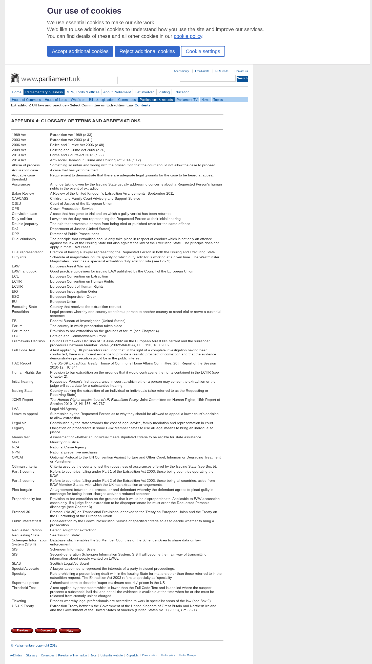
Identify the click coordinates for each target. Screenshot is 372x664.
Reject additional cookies (147, 51)
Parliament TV (187, 100)
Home (17, 92)
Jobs (94, 655)
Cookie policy (168, 655)
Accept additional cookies (80, 51)
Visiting (164, 92)
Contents (143, 105)
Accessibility (181, 71)
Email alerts (202, 71)
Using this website (111, 655)
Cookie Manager (187, 655)
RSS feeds (222, 71)
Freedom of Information (72, 655)
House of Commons (26, 100)
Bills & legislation (101, 100)
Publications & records (156, 100)
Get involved (145, 92)
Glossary (31, 655)
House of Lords (56, 100)
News (205, 100)
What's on (78, 100)
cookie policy (188, 36)
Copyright (132, 655)
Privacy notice (149, 655)
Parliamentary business (44, 92)
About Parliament (117, 92)
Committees (127, 100)
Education (182, 92)
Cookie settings (203, 51)
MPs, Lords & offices (83, 92)
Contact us (241, 71)
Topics (218, 100)
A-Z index (16, 655)
